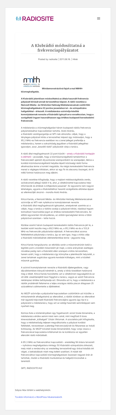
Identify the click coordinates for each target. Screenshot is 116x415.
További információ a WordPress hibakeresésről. (38, 397)
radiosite (53, 59)
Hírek (75, 59)
